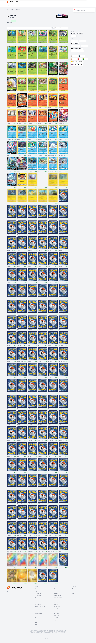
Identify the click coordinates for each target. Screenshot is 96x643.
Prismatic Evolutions (58, 611)
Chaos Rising (56, 591)
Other (36, 597)
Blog (17, 5)
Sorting (56, 25)
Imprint (73, 593)
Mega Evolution (38, 588)
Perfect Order (56, 593)
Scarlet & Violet (38, 593)
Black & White (38, 604)
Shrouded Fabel (57, 617)
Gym (36, 624)
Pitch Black (56, 588)
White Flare (56, 602)
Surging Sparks (57, 613)
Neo (36, 622)
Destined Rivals (57, 606)
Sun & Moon (37, 600)
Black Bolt (56, 604)
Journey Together (57, 609)
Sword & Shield (38, 595)
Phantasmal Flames (58, 597)
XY (35, 602)
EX (35, 615)
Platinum (37, 609)
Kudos (73, 591)
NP (35, 617)
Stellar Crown (56, 615)
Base (36, 626)
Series (12, 5)
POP (36, 611)
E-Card (36, 620)
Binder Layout (9, 22)
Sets (9, 5)
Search (8, 25)
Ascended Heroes (57, 595)
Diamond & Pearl (38, 613)
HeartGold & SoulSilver (40, 606)
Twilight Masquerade (58, 620)
